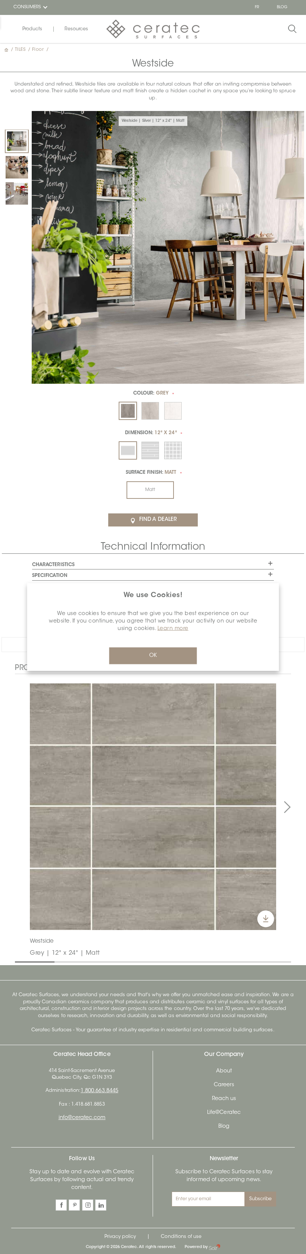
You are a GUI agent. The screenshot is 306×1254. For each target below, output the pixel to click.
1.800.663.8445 (99, 1091)
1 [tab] (18, 961)
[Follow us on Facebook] (61, 1205)
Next (287, 807)
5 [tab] (176, 961)
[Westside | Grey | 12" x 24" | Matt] (17, 193)
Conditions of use (181, 1237)
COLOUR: (151, 393)
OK (153, 655)
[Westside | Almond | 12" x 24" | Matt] (17, 167)
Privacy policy (120, 1237)
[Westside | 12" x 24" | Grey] (153, 806)
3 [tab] (97, 961)
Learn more (172, 628)
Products (32, 29)
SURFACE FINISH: (151, 472)
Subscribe (260, 1199)
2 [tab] (58, 961)
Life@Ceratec (224, 1112)
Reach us (224, 1099)
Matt (150, 490)
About (224, 1071)
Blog (224, 1126)
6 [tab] (216, 961)
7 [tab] (255, 961)
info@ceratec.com (82, 1118)
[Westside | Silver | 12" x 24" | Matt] (17, 141)
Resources (76, 29)
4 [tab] (137, 961)
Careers (224, 1085)
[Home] (7, 49)
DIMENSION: (151, 433)
